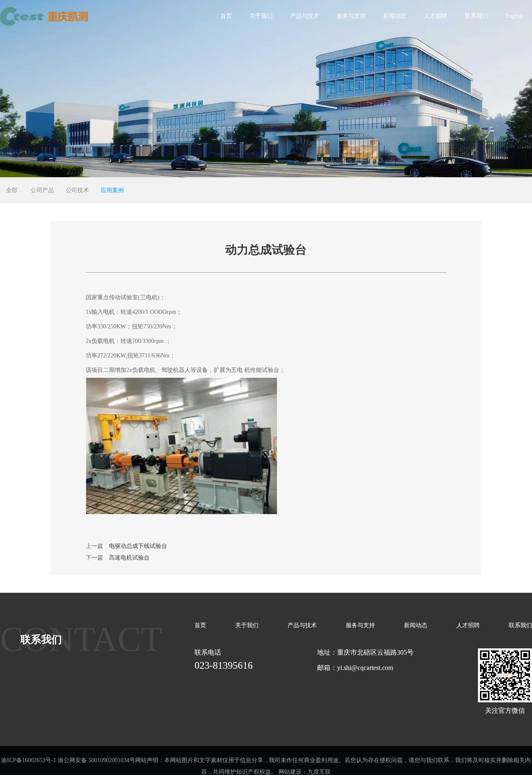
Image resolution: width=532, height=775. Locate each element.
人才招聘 (435, 16)
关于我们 (261, 16)
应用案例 (112, 190)
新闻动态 (394, 16)
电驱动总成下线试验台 (138, 546)
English (514, 16)
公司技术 (77, 190)
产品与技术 (304, 16)
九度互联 (319, 772)
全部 (11, 190)
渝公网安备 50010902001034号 (96, 760)
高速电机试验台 (129, 558)
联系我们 (476, 16)
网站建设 (290, 772)
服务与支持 (351, 16)
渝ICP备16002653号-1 (28, 760)
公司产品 (42, 190)
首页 (226, 16)
